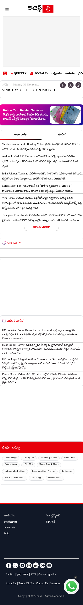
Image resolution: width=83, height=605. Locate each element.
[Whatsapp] (78, 85)
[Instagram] (29, 565)
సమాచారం (9, 528)
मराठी (25, 575)
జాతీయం (70, 74)
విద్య (6, 534)
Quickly (20, 74)
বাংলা (33, 575)
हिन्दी (18, 575)
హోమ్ (5, 85)
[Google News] (42, 565)
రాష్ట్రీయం (57, 74)
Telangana (29, 458)
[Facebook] (63, 85)
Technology (11, 458)
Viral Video (70, 458)
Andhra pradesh (49, 458)
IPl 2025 (28, 464)
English (10, 575)
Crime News (11, 464)
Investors (55, 584)
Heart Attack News (49, 464)
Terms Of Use (26, 584)
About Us (11, 584)
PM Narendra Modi (15, 478)
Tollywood (67, 471)
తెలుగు (42, 575)
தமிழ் (52, 575)
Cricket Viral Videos (15, 471)
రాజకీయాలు (10, 522)
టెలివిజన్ (50, 522)
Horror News (55, 478)
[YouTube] (22, 565)
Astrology (36, 478)
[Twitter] (71, 85)
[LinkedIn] (36, 565)
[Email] (49, 565)
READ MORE (41, 228)
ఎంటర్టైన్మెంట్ (53, 516)
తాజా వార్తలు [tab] (20, 135)
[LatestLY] (40, 10)
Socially (41, 74)
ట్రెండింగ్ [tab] (62, 135)
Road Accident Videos (43, 471)
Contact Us (42, 584)
